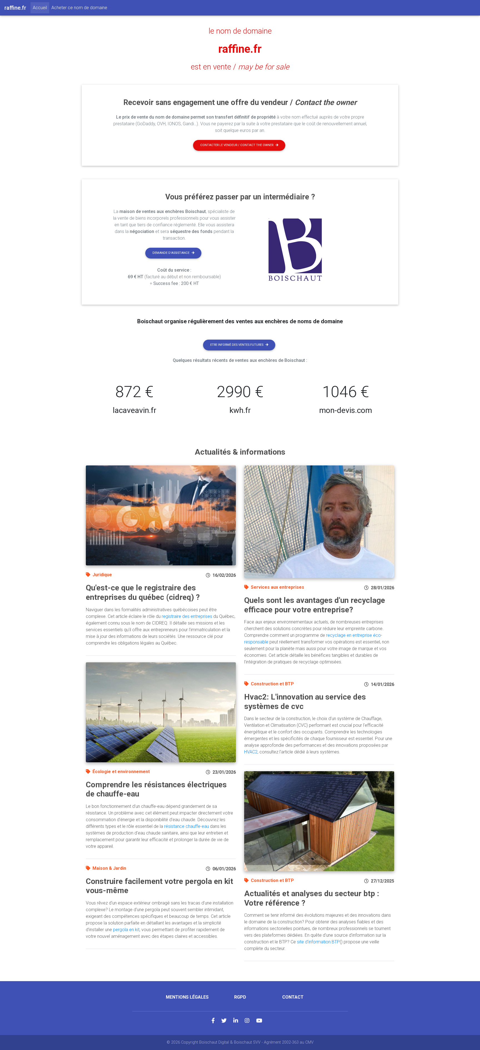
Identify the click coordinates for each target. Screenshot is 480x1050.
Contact (293, 997)
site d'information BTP (318, 941)
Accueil (41, 7)
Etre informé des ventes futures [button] (236, 345)
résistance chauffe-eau (186, 826)
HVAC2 (251, 752)
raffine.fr (240, 49)
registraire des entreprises (187, 616)
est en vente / (240, 66)
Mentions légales (187, 997)
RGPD (240, 997)
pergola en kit (126, 929)
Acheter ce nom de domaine (79, 7)
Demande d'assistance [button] (170, 253)
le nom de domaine (240, 31)
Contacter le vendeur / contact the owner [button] (236, 145)
